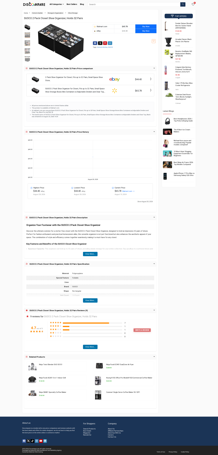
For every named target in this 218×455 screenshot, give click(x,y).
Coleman (178, 103)
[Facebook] (24, 441)
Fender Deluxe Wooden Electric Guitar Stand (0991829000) (184, 25)
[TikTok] (32, 441)
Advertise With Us (114, 433)
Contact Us (112, 437)
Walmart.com (127, 191)
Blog (82, 4)
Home (26, 13)
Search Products (89, 429)
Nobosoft (33, 450)
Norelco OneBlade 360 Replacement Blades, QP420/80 (183, 53)
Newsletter (87, 435)
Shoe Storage (72, 13)
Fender (177, 34)
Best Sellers (72, 4)
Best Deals (87, 431)
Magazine (86, 433)
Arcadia (177, 46)
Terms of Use (161, 452)
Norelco (177, 62)
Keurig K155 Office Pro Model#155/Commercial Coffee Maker (129, 378)
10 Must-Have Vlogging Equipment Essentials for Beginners (183, 153)
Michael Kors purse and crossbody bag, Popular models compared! (182, 143)
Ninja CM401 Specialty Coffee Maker (52, 392)
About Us (111, 429)
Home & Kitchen (102, 47)
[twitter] (28, 441)
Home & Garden (37, 13)
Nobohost (32, 452)
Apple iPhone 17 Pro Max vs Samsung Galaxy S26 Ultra (184, 174)
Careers (111, 435)
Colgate (177, 77)
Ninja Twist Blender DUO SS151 (50, 365)
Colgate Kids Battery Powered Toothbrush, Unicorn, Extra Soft (183, 69)
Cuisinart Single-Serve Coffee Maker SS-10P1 (123, 392)
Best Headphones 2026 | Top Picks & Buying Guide (183, 120)
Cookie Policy (185, 452)
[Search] (182, 4)
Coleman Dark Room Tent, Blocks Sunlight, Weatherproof (183, 97)
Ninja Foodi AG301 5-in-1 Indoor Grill (52, 378)
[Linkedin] (45, 441)
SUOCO (110, 47)
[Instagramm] (36, 441)
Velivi (177, 89)
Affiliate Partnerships (115, 431)
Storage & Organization (55, 13)
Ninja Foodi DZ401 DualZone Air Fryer (120, 365)
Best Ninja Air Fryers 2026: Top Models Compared (183, 163)
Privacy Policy (173, 452)
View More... (90, 254)
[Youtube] (41, 441)
